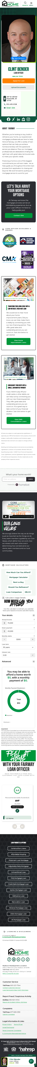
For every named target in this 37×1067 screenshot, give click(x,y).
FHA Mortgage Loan (18, 878)
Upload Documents (18, 87)
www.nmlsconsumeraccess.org (12, 1044)
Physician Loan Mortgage (18, 860)
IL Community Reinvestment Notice (14, 1033)
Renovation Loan (18, 902)
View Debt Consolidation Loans (19, 420)
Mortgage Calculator (18, 577)
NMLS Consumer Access (11, 973)
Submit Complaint (9, 1014)
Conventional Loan (18, 872)
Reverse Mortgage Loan (18, 908)
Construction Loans (18, 848)
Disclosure (7, 722)
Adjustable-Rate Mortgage (18, 866)
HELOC (28, 592)
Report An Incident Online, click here (15, 1002)
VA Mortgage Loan (18, 920)
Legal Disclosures (8, 1027)
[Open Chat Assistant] (31, 1061)
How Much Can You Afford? (18, 572)
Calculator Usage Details (15, 598)
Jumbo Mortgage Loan (18, 890)
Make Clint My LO (20, 58)
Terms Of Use (18, 1024)
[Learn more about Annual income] (34, 620)
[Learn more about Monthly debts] (34, 636)
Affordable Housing (18, 854)
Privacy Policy (7, 1024)
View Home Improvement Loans (18, 341)
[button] (31, 3)
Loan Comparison (14, 592)
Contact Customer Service (11, 988)
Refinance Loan (19, 896)
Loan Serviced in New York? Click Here (15, 990)
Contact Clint (19, 215)
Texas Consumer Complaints (11, 1030)
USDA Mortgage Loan (18, 914)
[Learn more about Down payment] (34, 628)
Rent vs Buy (18, 582)
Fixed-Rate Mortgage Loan (18, 884)
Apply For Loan (19, 81)
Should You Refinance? (18, 587)
